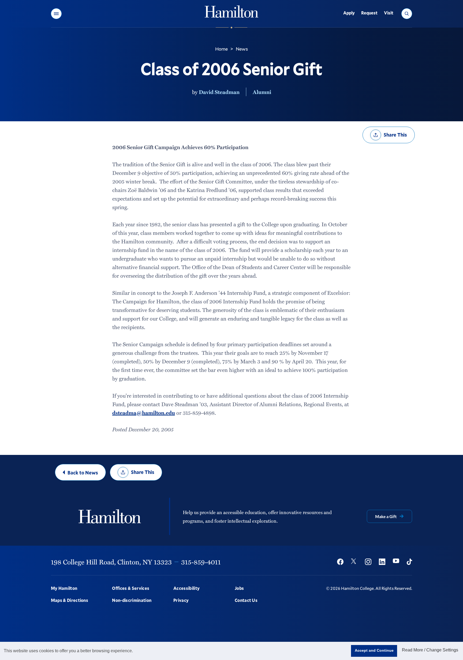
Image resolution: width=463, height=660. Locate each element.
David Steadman (219, 92)
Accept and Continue (374, 650)
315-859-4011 (201, 562)
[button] (56, 13)
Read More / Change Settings (430, 650)
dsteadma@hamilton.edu (143, 413)
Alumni (262, 92)
